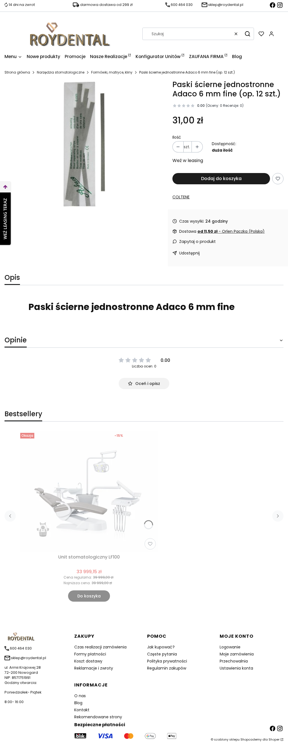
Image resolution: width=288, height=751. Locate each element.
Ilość (176, 137)
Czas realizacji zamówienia (100, 647)
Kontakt (81, 710)
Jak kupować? (161, 647)
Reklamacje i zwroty (93, 668)
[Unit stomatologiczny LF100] (89, 491)
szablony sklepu (227, 739)
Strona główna (17, 72)
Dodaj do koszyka (221, 178)
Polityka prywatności (167, 661)
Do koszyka (89, 596)
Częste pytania (162, 654)
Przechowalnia (234, 661)
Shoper (274, 739)
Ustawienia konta (236, 668)
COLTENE (181, 197)
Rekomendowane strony (98, 717)
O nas (80, 696)
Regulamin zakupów (166, 668)
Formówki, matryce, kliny (111, 72)
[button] (247, 34)
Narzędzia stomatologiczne (60, 72)
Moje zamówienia (237, 654)
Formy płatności (90, 654)
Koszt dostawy (88, 661)
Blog (78, 703)
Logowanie (230, 647)
